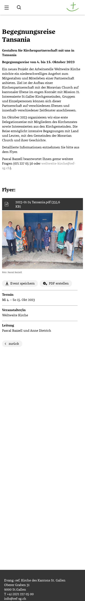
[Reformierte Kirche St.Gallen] (72, 10)
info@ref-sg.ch (15, 599)
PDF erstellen (59, 283)
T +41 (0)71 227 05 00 (19, 594)
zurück (14, 344)
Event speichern (22, 283)
